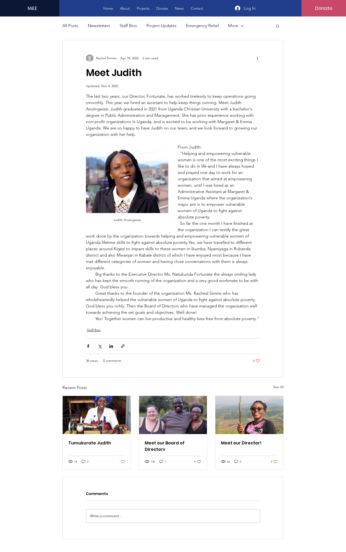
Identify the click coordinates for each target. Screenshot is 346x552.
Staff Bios (128, 25)
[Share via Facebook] (88, 346)
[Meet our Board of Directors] (173, 415)
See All (278, 387)
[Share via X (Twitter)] (99, 346)
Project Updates (161, 25)
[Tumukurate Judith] (97, 415)
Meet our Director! (241, 443)
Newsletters (99, 25)
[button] (277, 26)
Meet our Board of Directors (165, 446)
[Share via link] (123, 346)
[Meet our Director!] (249, 415)
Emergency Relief (202, 25)
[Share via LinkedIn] (111, 346)
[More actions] (257, 58)
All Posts (70, 25)
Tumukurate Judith (89, 443)
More (233, 25)
